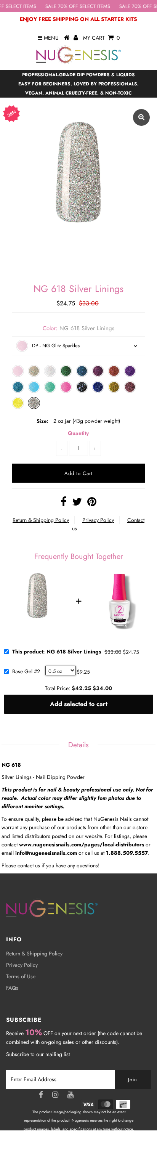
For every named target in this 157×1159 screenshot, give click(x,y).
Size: (42, 421)
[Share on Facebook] (64, 503)
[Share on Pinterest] (91, 503)
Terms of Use (20, 976)
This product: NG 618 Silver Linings (56, 652)
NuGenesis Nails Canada (95, 1146)
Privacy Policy (98, 520)
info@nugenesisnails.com (46, 853)
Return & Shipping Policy (41, 520)
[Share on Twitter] (77, 503)
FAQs (12, 988)
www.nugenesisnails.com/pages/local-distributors (81, 844)
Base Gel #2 (26, 671)
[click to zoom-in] (141, 117)
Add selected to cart (78, 704)
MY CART (101, 38)
